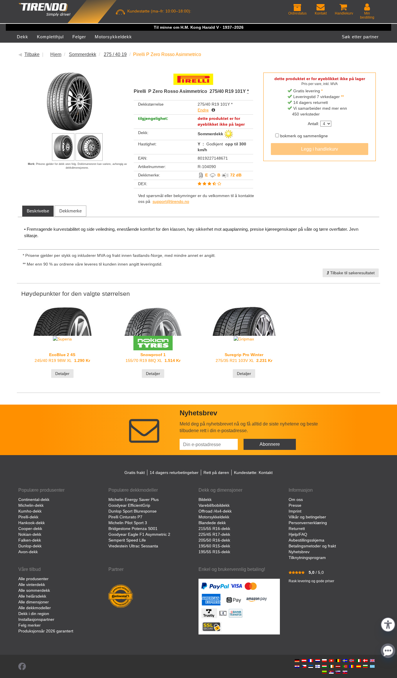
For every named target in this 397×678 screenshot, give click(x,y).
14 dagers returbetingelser (174, 472)
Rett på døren (216, 472)
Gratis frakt (134, 472)
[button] (388, 623)
